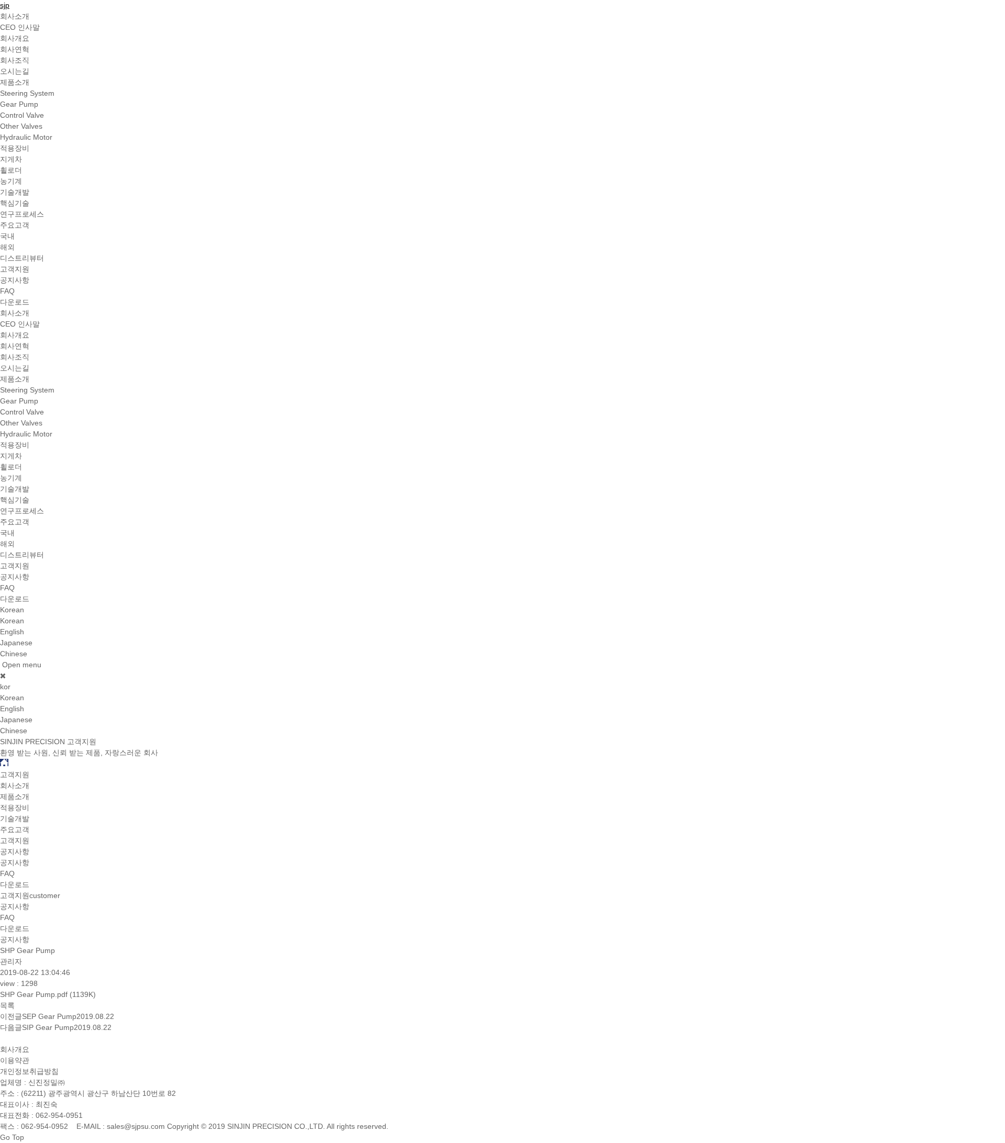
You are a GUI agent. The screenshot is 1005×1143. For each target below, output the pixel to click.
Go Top (12, 1137)
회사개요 (14, 38)
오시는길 (14, 71)
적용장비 (14, 148)
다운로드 (14, 302)
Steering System (27, 93)
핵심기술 (14, 203)
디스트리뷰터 (22, 258)
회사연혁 (14, 49)
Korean (12, 621)
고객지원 (14, 269)
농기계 (11, 181)
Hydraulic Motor (26, 137)
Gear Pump (19, 104)
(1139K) (48, 994)
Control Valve (22, 115)
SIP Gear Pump (48, 1027)
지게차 (11, 159)
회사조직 (14, 60)
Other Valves (21, 126)
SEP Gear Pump (49, 1016)
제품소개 (14, 82)
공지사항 (14, 280)
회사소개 (14, 16)
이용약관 (14, 1060)
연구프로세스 (22, 214)
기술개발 (14, 192)
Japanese (16, 642)
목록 (7, 1005)
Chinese (13, 653)
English (12, 631)
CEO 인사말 (20, 27)
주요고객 (14, 225)
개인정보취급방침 (29, 1071)
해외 (7, 247)
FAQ (7, 291)
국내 (7, 236)
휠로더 (11, 170)
